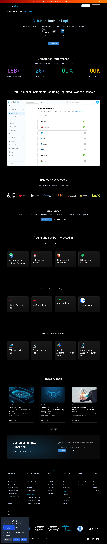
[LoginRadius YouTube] (97, 539)
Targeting (7, 532)
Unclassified (8, 535)
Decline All (8, 539)
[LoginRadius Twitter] (93, 539)
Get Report (69, 1)
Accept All (16, 539)
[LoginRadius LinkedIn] (88, 539)
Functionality (20, 532)
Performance (20, 527)
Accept (24, 539)
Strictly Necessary (8, 527)
